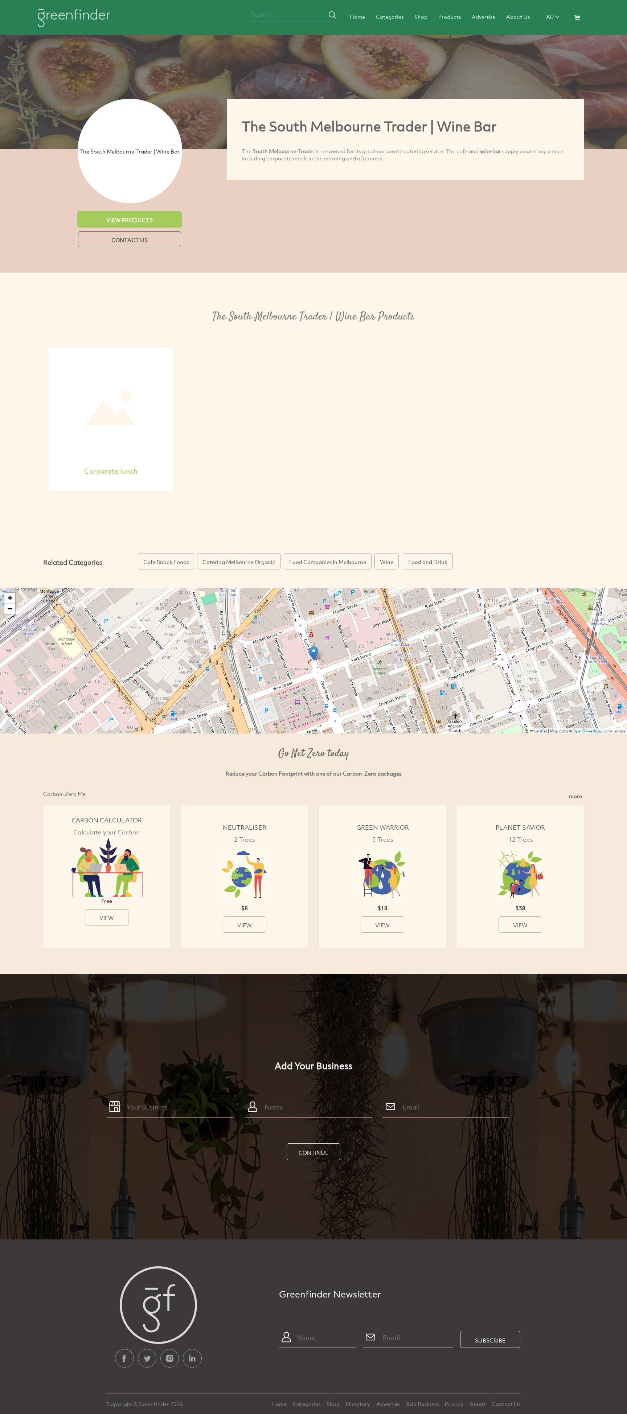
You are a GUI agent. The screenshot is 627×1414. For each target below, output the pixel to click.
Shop (420, 16)
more (575, 796)
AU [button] (550, 16)
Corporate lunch (111, 471)
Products (449, 16)
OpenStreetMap (588, 731)
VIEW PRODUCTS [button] (129, 220)
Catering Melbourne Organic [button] (238, 561)
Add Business (423, 1403)
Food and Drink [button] (427, 561)
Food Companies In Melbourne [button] (327, 561)
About (478, 1403)
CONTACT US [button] (129, 240)
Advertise (483, 16)
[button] (313, 653)
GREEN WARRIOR (382, 827)
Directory (358, 1403)
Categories (389, 16)
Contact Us (506, 1403)
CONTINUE (313, 1152)
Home (357, 16)
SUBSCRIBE (490, 1340)
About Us (518, 16)
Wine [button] (386, 561)
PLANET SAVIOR (520, 827)
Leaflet (540, 731)
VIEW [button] (106, 917)
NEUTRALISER (244, 827)
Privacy (454, 1403)
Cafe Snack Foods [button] (166, 561)
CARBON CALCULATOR (106, 820)
